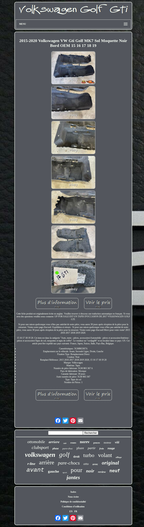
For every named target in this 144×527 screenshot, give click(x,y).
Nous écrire (73, 496)
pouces (96, 442)
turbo (88, 455)
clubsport (40, 447)
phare (80, 448)
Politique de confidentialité (73, 501)
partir (92, 448)
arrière (46, 462)
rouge (111, 448)
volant (105, 455)
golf (64, 454)
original (110, 463)
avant (35, 470)
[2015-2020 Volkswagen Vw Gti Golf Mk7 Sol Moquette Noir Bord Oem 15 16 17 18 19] (73, 68)
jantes (73, 477)
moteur (107, 442)
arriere (54, 441)
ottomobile (36, 441)
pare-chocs (69, 463)
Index (73, 492)
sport (65, 472)
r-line (31, 464)
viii (117, 442)
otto (86, 464)
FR (75, 511)
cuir (65, 443)
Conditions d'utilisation (73, 506)
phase (55, 448)
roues (73, 442)
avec (95, 464)
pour (76, 470)
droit (76, 456)
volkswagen (40, 454)
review (102, 471)
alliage (119, 457)
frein (101, 448)
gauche (53, 471)
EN (71, 511)
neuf (115, 471)
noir (90, 470)
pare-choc (67, 448)
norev (85, 442)
